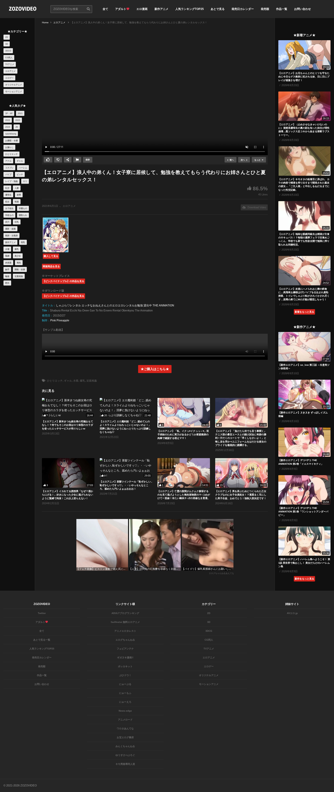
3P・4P (9, 113)
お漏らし (9, 147)
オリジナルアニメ (13, 85)
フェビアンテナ (125, 648)
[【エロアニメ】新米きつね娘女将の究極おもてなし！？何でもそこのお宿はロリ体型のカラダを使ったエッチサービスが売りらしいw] (68, 408)
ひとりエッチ (11, 154)
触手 (7, 269)
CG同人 (9, 57)
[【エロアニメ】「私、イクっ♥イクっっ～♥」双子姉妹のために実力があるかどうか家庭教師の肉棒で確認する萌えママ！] (183, 412)
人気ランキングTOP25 (189, 8)
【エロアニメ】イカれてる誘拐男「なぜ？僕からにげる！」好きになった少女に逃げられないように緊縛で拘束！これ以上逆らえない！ (67, 495)
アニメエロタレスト (125, 630)
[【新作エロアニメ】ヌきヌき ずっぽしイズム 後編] (304, 394)
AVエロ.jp (292, 613)
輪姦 (7, 276)
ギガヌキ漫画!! (125, 657)
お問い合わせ (302, 8)
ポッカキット (125, 666)
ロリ (25, 181)
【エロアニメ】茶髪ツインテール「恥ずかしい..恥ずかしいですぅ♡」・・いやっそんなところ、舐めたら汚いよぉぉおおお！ (126, 485)
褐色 (19, 263)
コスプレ (9, 168)
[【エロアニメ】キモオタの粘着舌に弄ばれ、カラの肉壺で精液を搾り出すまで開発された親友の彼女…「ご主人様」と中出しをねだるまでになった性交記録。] (304, 161)
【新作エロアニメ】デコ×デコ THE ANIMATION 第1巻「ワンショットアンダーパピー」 (303, 512)
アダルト (120, 8)
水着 (7, 249)
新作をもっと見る (304, 578)
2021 (20, 113)
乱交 (7, 188)
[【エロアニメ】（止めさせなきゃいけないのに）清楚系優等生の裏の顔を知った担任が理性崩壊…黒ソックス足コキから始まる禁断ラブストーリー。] (304, 106)
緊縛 (7, 256)
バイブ (8, 174)
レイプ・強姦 (11, 181)
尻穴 (7, 222)
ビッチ (20, 174)
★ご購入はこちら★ (155, 369)
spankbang (10, 134)
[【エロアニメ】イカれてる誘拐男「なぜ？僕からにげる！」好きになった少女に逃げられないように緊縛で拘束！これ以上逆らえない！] (68, 473)
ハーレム (23, 168)
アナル (8, 161)
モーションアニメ (13, 91)
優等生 (8, 195)
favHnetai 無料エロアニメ (125, 622)
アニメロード (125, 719)
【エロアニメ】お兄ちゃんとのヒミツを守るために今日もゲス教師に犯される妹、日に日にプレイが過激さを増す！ (303, 77)
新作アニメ (161, 8)
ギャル (20, 161)
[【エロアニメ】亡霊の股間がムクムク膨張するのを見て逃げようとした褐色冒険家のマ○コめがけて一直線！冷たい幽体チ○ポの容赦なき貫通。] (183, 473)
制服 (17, 201)
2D (6, 37)
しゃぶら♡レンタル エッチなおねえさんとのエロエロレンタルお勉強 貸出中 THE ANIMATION (115, 305)
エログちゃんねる (125, 639)
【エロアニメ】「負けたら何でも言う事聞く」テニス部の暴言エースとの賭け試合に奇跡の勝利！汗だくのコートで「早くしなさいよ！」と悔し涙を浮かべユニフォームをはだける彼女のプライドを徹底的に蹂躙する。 (240, 438)
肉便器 (8, 263)
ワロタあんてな (125, 728)
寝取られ (23, 215)
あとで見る (218, 8)
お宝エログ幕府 (125, 737)
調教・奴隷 (20, 269)
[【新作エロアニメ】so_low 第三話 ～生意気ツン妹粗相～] (304, 346)
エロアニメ (10, 71)
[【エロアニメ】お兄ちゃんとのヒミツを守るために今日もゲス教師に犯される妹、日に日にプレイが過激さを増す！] (304, 55)
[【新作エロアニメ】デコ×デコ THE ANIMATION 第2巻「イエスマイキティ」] (304, 442)
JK (16, 127)
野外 (7, 283)
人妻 (17, 188)
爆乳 (17, 249)
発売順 (265, 8)
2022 (7, 120)
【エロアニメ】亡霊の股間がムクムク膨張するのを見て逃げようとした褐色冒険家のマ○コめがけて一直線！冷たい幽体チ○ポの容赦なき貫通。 (183, 495)
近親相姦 (19, 276)
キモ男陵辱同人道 (125, 764)
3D (6, 44)
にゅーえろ (125, 701)
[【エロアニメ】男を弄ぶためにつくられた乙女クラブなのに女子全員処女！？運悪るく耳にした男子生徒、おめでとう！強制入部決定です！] (241, 473)
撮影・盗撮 (10, 229)
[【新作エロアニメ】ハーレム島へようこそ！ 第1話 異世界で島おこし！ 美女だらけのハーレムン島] (304, 541)
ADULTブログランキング (125, 613)
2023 (17, 120)
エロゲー (9, 78)
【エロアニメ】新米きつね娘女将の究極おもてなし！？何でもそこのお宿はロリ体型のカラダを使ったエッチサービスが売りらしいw (67, 425)
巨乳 (17, 222)
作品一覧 (281, 8)
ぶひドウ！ (125, 675)
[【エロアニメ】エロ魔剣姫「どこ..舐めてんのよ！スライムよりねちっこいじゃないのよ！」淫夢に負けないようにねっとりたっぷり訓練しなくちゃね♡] (126, 408)
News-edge (125, 710)
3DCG (8, 51)
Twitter (42, 613)
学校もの (9, 215)
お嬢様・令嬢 (11, 140)
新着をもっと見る (304, 311)
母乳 (23, 242)
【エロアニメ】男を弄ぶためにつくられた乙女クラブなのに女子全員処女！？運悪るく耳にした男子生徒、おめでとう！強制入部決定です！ (240, 495)
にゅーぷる (125, 684)
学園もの (23, 208)
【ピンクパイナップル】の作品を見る (63, 281)
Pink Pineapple (59, 320)
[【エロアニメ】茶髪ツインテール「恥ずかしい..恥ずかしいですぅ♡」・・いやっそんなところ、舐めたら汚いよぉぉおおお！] (126, 468)
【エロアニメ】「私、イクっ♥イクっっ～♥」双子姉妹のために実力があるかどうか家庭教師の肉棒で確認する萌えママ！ (183, 434)
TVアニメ (9, 64)
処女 (7, 201)
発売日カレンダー (243, 8)
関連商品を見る (51, 266)
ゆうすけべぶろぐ (125, 755)
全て (105, 8)
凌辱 (19, 195)
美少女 (18, 256)
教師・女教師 (11, 235)
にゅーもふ (125, 693)
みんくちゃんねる (125, 746)
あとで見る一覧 (41, 639)
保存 (88, 160)
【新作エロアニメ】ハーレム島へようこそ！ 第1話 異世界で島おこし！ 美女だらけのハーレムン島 (304, 563)
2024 (7, 127)
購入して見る (51, 256)
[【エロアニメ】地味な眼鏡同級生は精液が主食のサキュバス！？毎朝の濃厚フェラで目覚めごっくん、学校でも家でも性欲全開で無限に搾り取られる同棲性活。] (304, 216)
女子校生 (9, 208)
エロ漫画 (142, 8)
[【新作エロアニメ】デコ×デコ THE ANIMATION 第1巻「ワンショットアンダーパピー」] (304, 490)
